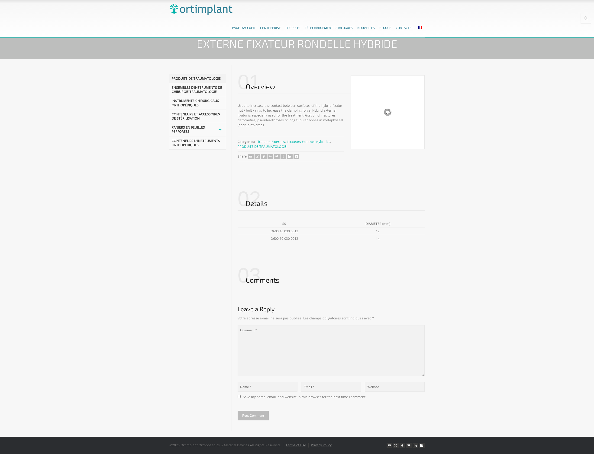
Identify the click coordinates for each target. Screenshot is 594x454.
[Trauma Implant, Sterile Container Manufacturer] (200, 9)
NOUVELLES (366, 28)
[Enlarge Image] (387, 112)
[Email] (251, 156)
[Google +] (270, 156)
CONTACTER (404, 28)
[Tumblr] (283, 156)
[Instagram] (422, 445)
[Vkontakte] (296, 156)
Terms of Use (296, 445)
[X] (257, 156)
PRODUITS (292, 28)
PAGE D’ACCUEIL (243, 28)
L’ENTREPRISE (270, 28)
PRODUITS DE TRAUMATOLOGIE (262, 146)
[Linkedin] (290, 156)
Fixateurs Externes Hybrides (308, 141)
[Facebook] (264, 156)
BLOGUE (385, 28)
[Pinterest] (277, 156)
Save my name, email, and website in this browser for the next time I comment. (304, 397)
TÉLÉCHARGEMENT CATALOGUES (329, 28)
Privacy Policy (321, 445)
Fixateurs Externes (270, 141)
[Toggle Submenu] (220, 129)
